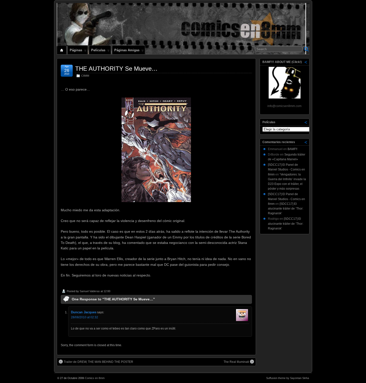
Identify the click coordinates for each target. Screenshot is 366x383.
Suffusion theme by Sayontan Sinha (287, 378)
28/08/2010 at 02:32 (84, 317)
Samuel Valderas (90, 291)
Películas (98, 50)
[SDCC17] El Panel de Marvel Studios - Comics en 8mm (286, 169)
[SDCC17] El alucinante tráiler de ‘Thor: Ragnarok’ (285, 208)
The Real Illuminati (236, 362)
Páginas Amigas (126, 50)
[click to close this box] (306, 61)
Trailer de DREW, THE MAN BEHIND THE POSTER (98, 362)
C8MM (85, 75)
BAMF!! (292, 149)
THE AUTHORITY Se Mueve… (116, 68)
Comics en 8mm (95, 378)
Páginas (76, 50)
